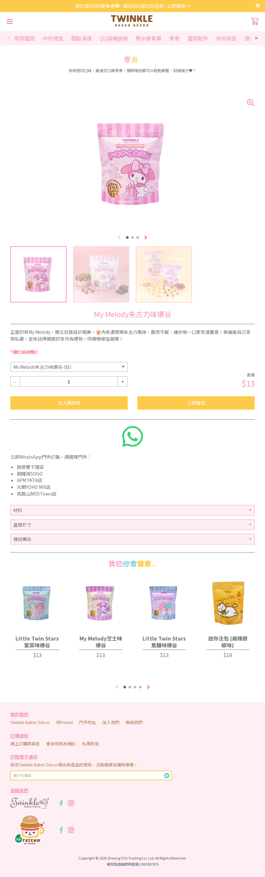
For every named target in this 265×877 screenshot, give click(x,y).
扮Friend (64, 722)
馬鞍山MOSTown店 (37, 493)
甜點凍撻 (81, 38)
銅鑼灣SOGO (30, 473)
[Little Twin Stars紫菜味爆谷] (37, 603)
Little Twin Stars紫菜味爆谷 (37, 641)
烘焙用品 (226, 38)
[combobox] (69, 367)
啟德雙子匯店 (30, 467)
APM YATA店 (29, 480)
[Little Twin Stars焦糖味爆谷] (164, 603)
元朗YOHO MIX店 (34, 487)
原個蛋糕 (24, 38)
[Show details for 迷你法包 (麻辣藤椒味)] (228, 603)
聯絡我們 (134, 722)
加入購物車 (69, 403)
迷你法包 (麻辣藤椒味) (228, 641)
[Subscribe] (167, 775)
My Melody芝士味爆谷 (101, 641)
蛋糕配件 (197, 38)
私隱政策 (90, 743)
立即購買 (196, 403)
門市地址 (87, 722)
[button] (257, 38)
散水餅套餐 (149, 38)
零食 (174, 38)
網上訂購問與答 (25, 743)
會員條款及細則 (61, 743)
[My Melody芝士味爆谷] (101, 603)
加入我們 (110, 722)
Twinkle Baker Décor (30, 722)
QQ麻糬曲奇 (114, 38)
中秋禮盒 (53, 38)
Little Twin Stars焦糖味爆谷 (164, 641)
